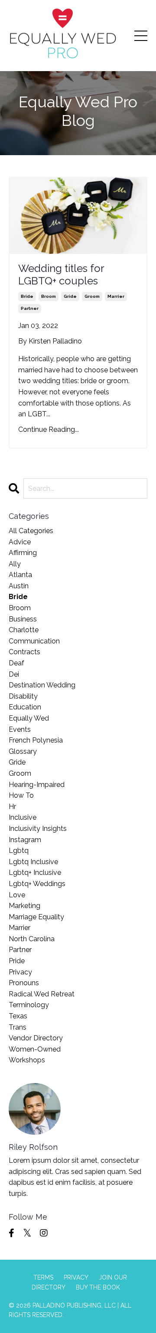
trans (17, 1027)
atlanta (20, 575)
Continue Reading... (48, 429)
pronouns (24, 983)
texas (18, 1016)
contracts (24, 652)
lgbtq (19, 850)
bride (27, 296)
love (17, 895)
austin (19, 586)
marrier (115, 296)
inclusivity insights (38, 828)
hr (12, 806)
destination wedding (42, 685)
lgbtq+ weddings (37, 884)
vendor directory (36, 1038)
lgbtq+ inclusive (35, 872)
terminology (29, 1005)
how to (21, 795)
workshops (27, 1060)
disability (23, 696)
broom (48, 296)
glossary (23, 751)
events (20, 729)
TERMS (43, 1277)
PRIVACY (76, 1277)
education (25, 707)
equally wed (29, 718)
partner (30, 308)
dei (14, 674)
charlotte (24, 630)
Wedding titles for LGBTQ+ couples (61, 274)
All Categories (31, 531)
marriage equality (36, 917)
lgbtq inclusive (33, 862)
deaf (16, 663)
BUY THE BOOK (98, 1287)
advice (20, 542)
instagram (25, 840)
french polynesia (36, 740)
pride (17, 961)
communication (34, 641)
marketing (24, 906)
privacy (20, 972)
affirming (23, 553)
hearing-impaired (37, 784)
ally (15, 564)
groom (92, 296)
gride (70, 296)
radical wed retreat (42, 994)
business (23, 619)
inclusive (22, 817)
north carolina (32, 939)
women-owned (35, 1049)
